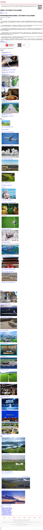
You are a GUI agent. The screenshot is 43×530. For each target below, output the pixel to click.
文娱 (25, 5)
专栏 (34, 6)
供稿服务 (24, 517)
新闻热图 (1, 435)
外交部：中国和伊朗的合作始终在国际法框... (7, 512)
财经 (6, 5)
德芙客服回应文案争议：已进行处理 (6, 67)
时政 (4, 5)
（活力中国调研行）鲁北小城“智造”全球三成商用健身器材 (9, 69)
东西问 (10, 5)
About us (9, 517)
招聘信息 (34, 517)
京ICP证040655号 (12, 522)
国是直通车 (25, 6)
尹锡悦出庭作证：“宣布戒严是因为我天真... (7, 507)
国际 (12, 5)
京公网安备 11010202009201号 (18, 522)
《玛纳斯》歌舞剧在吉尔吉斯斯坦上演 (4, 396)
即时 (2, 5)
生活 (35, 5)
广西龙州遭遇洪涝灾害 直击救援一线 (6, 434)
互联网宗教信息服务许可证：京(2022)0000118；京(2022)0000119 (33, 522)
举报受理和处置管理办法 (25, 524)
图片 (32, 6)
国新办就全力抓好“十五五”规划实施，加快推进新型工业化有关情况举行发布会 (11, 422)
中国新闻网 (9, 17)
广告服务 (19, 517)
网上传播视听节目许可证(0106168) (6, 522)
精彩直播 (1, 397)
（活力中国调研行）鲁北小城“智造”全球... (7, 513)
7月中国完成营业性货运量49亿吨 (5, 74)
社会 (14, 5)
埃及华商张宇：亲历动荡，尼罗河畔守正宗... (7, 509)
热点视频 (1, 290)
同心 (8, 5)
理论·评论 (17, 5)
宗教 (9, 6)
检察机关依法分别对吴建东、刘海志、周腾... (7, 508)
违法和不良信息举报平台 (12, 524)
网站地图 (39, 517)
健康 (33, 5)
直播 (29, 6)
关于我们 (4, 517)
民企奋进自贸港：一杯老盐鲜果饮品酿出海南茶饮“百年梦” (9, 87)
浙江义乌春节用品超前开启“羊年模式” (6, 52)
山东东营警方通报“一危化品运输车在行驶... (7, 511)
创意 (27, 6)
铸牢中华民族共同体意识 (5, 6)
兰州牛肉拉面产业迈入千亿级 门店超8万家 (7, 100)
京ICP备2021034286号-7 (24, 522)
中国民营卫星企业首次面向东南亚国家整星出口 (7, 54)
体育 (27, 5)
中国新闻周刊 (22, 6)
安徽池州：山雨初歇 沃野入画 (3, 343)
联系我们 (14, 517)
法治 (31, 5)
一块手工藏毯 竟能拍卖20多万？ (4, 356)
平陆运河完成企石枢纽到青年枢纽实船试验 (7, 113)
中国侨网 (20, 5)
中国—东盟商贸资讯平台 (16, 6)
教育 (29, 5)
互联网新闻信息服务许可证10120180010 (21, 523)
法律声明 (29, 517)
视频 (31, 6)
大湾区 (23, 5)
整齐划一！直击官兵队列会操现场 (4, 330)
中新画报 (1, 436)
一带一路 (11, 6)
